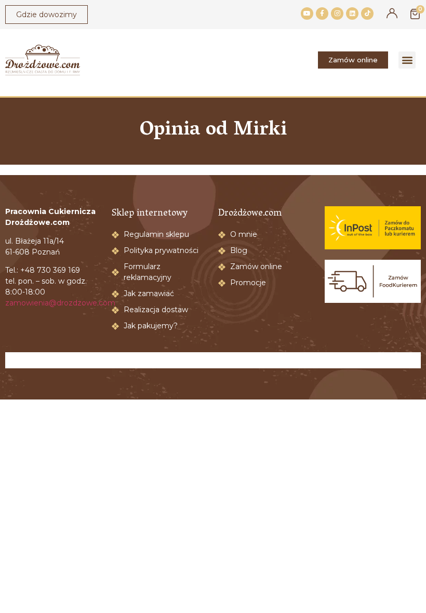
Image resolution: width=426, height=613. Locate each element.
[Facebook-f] (322, 13)
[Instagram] (337, 13)
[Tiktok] (367, 13)
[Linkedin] (352, 13)
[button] (407, 60)
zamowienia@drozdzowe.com (60, 303)
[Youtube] (307, 13)
